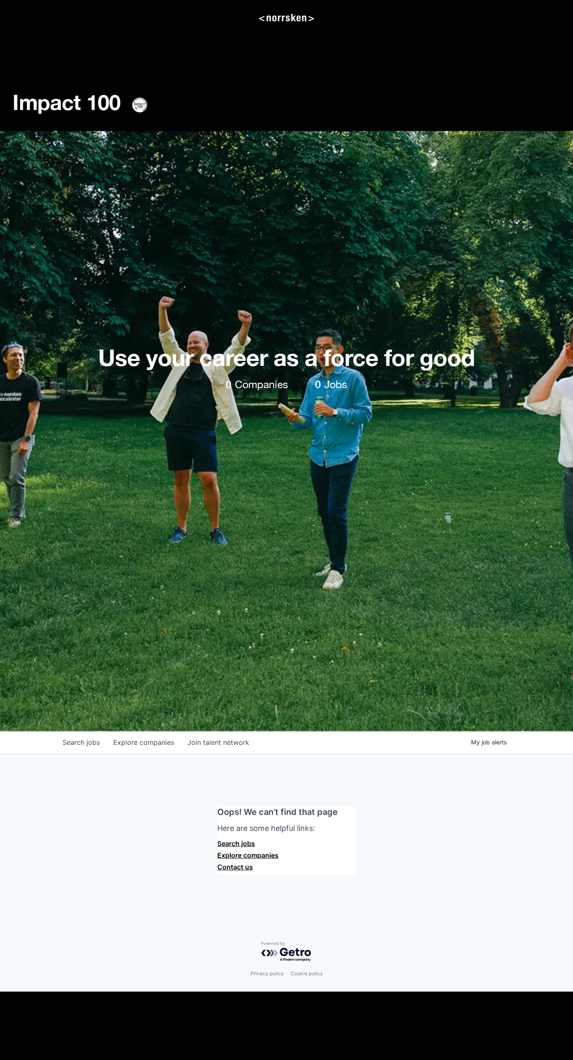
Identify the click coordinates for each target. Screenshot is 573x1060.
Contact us (235, 867)
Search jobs (236, 843)
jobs (81, 742)
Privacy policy (267, 973)
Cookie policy (307, 973)
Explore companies (248, 855)
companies (143, 742)
